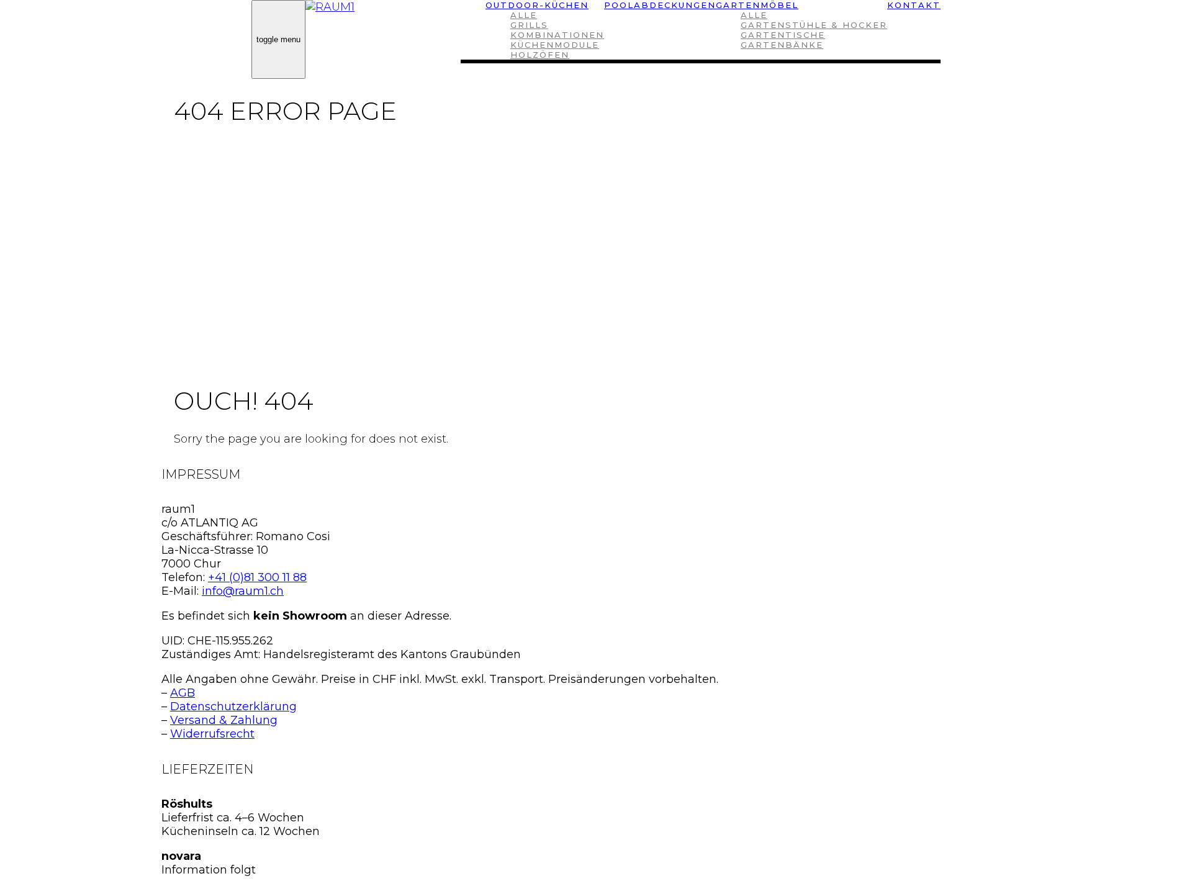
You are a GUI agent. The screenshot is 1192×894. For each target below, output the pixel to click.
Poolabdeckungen (660, 5)
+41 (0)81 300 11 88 (257, 577)
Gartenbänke (782, 45)
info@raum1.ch (243, 591)
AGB (182, 693)
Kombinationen (557, 35)
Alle (523, 15)
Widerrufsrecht (212, 734)
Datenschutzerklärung (233, 706)
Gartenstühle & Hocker (814, 25)
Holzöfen (539, 55)
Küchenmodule (554, 45)
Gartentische (783, 35)
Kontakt (914, 5)
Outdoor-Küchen (537, 5)
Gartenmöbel (757, 5)
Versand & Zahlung (224, 720)
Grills (529, 25)
